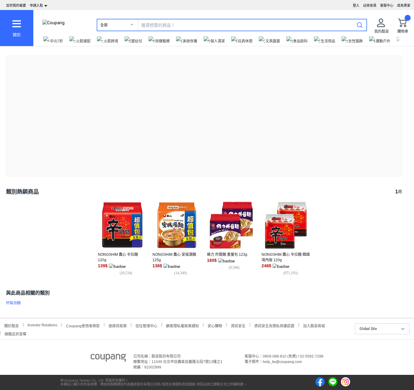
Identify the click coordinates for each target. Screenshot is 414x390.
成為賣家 (403, 5)
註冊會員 (369, 5)
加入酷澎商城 (314, 325)
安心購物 (215, 325)
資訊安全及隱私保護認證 (274, 325)
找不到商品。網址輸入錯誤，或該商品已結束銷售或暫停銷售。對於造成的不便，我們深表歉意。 (204, 111)
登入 (356, 5)
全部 (104, 25)
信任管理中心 (146, 325)
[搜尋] (360, 25)
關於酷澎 (11, 325)
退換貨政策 (118, 325)
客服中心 (386, 5)
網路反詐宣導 (15, 333)
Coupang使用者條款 (83, 325)
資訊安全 (238, 325)
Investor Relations (42, 325)
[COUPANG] (108, 359)
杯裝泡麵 (13, 303)
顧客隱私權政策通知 (182, 325)
